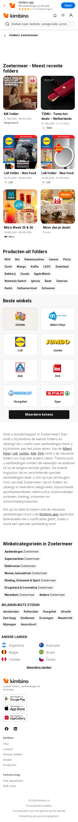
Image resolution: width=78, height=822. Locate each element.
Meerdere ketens (39, 414)
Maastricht (65, 618)
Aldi (33, 453)
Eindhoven (27, 618)
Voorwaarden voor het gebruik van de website (39, 811)
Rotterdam (31, 611)
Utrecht (66, 611)
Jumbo (24, 453)
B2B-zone (9, 786)
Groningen (46, 618)
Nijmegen (9, 624)
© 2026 (39, 800)
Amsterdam (11, 611)
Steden (7, 760)
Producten (9, 765)
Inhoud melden (12, 754)
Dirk (41, 453)
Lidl (15, 453)
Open (68, 5)
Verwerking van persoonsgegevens (39, 816)
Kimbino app (48, 514)
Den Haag (9, 618)
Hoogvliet (49, 611)
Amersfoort (28, 624)
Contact (8, 749)
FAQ (6, 744)
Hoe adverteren (13, 781)
